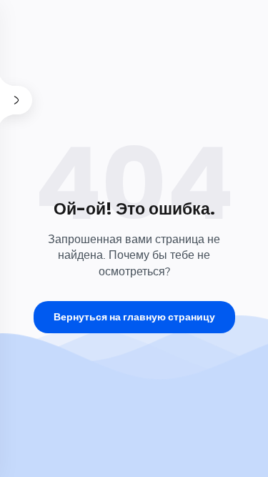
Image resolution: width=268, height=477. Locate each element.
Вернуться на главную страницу (134, 317)
